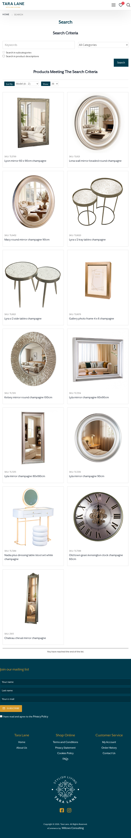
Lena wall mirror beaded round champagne (95, 161)
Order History (109, 747)
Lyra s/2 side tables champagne (23, 318)
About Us (21, 747)
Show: (46, 84)
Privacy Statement (65, 747)
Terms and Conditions (65, 742)
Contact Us (109, 753)
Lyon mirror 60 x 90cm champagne (25, 161)
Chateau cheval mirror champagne (25, 638)
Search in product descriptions (22, 56)
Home (21, 742)
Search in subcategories (18, 52)
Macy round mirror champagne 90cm (26, 239)
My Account (109, 742)
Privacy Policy (40, 716)
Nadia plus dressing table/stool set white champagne (28, 557)
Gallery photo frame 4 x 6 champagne (91, 318)
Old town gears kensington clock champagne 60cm (96, 557)
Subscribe (13, 708)
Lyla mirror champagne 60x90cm (89, 397)
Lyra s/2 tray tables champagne (87, 239)
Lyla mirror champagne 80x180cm (24, 476)
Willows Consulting (73, 828)
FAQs (65, 758)
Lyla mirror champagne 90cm (86, 476)
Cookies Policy (65, 753)
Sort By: (9, 84)
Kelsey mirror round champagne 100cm (28, 397)
